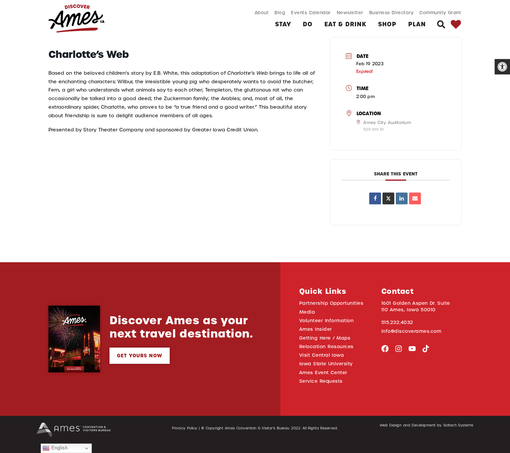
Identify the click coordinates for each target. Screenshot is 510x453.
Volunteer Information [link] (326, 320)
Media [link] (307, 312)
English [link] (58, 447)
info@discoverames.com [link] (411, 331)
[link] (502, 66)
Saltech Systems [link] (458, 425)
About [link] (262, 12)
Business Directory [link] (391, 12)
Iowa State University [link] (326, 364)
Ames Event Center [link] (323, 372)
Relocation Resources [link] (326, 346)
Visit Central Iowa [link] (321, 355)
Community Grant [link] (440, 12)
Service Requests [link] (321, 381)
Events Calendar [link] (311, 12)
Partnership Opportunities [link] (331, 303)
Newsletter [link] (350, 12)
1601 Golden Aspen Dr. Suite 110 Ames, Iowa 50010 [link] (415, 306)
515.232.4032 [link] (397, 322)
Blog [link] (279, 12)
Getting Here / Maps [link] (324, 338)
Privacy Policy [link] (184, 428)
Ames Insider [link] (315, 329)
